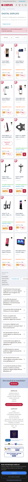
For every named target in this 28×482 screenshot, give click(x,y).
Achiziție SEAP (22, 1)
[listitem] (14, 291)
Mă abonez (14, 384)
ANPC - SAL (14, 426)
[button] (14, 291)
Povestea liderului (14, 395)
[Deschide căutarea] (22, 5)
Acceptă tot (14, 473)
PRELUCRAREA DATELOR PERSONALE (14, 421)
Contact (14, 401)
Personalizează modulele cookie (14, 424)
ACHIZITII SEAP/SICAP (14, 413)
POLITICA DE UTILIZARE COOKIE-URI (14, 419)
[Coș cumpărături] (19, 5)
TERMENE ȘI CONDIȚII (14, 422)
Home (3, 9)
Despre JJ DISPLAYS (14, 393)
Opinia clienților (14, 398)
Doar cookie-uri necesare (14, 476)
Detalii (9, 75)
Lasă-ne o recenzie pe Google (14, 404)
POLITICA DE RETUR (14, 417)
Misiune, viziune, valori (14, 396)
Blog (14, 411)
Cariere (14, 400)
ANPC (14, 427)
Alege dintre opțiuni (7, 143)
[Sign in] (16, 5)
